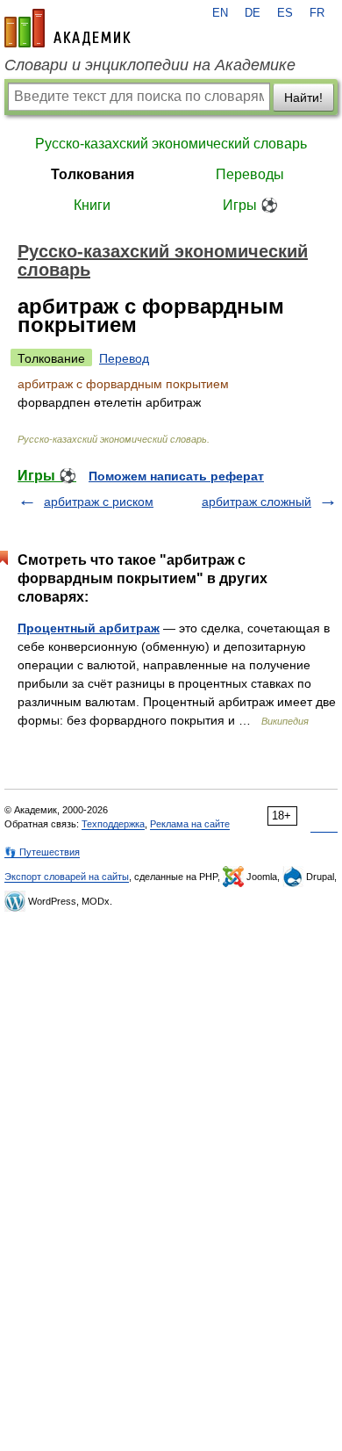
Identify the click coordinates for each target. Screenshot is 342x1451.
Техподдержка (113, 824)
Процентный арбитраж (89, 628)
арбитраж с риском (98, 501)
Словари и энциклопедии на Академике (150, 65)
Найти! (303, 97)
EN (220, 13)
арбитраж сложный (256, 501)
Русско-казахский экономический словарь (171, 143)
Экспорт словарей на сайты (66, 876)
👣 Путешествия (42, 852)
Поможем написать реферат (176, 476)
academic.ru (67, 28)
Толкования (92, 174)
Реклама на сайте (190, 824)
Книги (92, 205)
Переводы (250, 174)
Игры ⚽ (250, 205)
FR (317, 13)
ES (285, 13)
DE (252, 13)
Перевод (124, 358)
